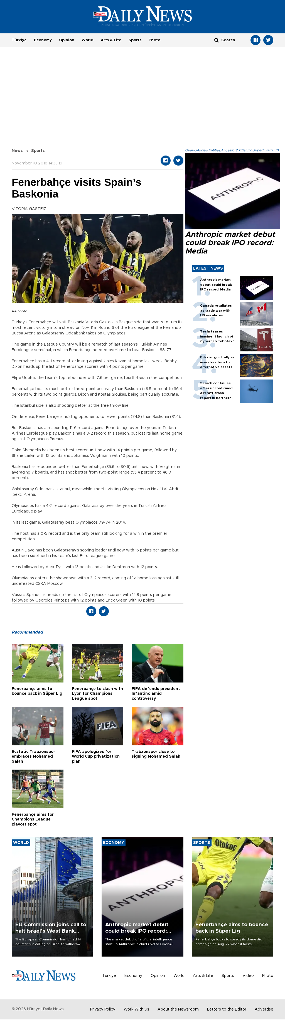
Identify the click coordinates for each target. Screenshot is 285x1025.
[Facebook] (255, 40)
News (17, 151)
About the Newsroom (178, 1009)
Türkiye (19, 40)
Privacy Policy (102, 1009)
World (88, 40)
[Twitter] (268, 40)
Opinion (66, 40)
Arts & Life (111, 40)
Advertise (264, 1009)
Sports (135, 40)
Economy (43, 40)
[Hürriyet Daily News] (142, 16)
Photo (154, 40)
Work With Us (136, 1009)
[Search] (216, 40)
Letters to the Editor (226, 1009)
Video (248, 976)
